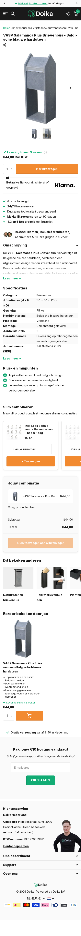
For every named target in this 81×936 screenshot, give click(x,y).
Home (6, 27)
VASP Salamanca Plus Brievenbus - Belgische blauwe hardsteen (22, 667)
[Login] (68, 13)
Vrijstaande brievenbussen (49, 27)
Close (40, 856)
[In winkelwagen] (29, 716)
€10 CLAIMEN (40, 780)
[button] (4, 3)
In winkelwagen (47, 169)
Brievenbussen (21, 27)
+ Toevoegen (31, 461)
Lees (10, 278)
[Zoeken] (13, 13)
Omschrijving (15, 245)
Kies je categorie (5, 13)
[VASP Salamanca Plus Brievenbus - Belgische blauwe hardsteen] (23, 638)
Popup (45, 152)
